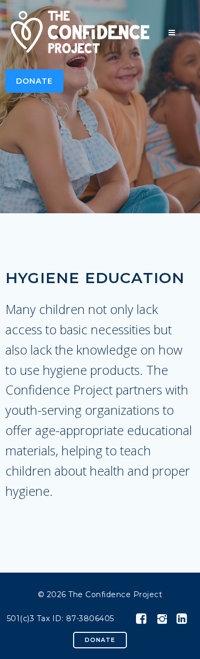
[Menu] (172, 31)
